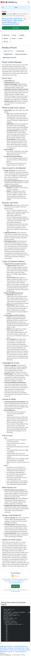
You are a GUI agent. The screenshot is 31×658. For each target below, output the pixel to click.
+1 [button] (10, 41)
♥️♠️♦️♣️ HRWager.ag (8, 2)
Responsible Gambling (6, 646)
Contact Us (11, 651)
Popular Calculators (20, 651)
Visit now (15, 28)
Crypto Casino (10, 51)
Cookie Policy (21, 650)
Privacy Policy (13, 650)
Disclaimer (11, 648)
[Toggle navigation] (29, 2)
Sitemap (2, 653)
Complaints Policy (19, 648)
